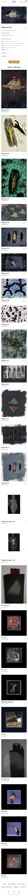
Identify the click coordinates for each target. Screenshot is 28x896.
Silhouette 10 (5, 324)
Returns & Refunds (6, 887)
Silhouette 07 (5, 273)
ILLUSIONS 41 (5, 605)
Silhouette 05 (5, 248)
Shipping (16, 887)
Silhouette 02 (5, 222)
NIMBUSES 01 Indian (7, 702)
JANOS (3, 734)
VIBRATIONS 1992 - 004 (8, 560)
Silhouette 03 (5, 153)
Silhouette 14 (5, 418)
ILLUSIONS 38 (5, 779)
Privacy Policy (12, 884)
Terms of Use (21, 884)
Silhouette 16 (5, 483)
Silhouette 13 (5, 384)
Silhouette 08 (5, 300)
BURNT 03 (4, 811)
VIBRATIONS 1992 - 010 (8, 521)
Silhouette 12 (5, 360)
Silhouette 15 (5, 447)
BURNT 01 (4, 843)
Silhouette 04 (5, 199)
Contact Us (24, 887)
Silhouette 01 (5, 110)
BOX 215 (3, 876)
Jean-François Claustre (9, 30)
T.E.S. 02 (3, 669)
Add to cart (14, 62)
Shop (4, 884)
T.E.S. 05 (3, 637)
